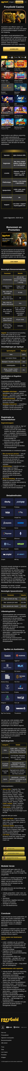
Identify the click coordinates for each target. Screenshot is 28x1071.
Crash (16, 57)
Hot (3, 57)
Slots (22, 57)
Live (9, 57)
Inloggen (3, 1057)
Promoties (4, 1054)
